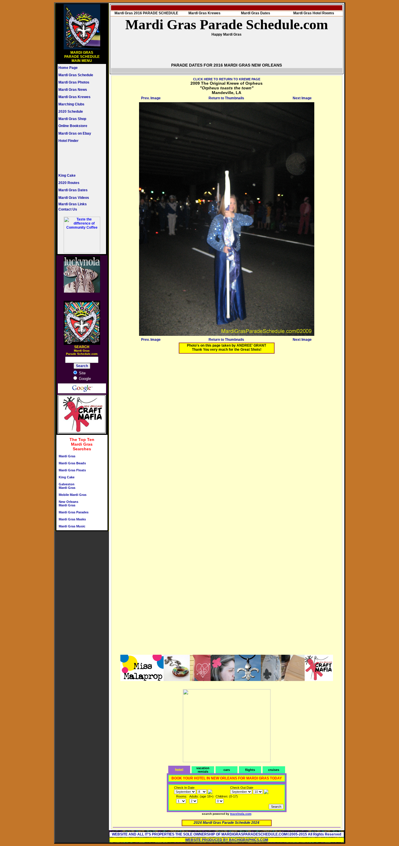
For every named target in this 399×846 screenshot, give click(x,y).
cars (226, 770)
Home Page (68, 68)
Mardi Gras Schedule (75, 75)
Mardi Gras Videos (73, 198)
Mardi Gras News (72, 90)
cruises (273, 770)
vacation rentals (202, 769)
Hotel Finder (68, 141)
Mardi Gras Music (72, 526)
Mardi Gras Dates (73, 190)
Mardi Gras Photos (73, 82)
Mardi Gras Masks (72, 519)
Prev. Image (151, 98)
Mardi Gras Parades (74, 512)
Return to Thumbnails (226, 98)
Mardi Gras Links (72, 204)
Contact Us (67, 209)
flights (250, 770)
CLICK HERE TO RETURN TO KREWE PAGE (226, 79)
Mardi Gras (67, 456)
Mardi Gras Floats (72, 470)
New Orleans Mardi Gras (68, 503)
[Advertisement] (75, 158)
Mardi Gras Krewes (74, 97)
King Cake (67, 175)
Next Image (302, 98)
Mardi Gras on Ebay (74, 133)
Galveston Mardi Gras (67, 485)
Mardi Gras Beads (72, 463)
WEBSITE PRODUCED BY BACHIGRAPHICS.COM (226, 840)
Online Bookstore (72, 126)
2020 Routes (68, 183)
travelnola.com (240, 813)
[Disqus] (226, 431)
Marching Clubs (71, 104)
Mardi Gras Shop (72, 119)
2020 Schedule (70, 112)
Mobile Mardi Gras (72, 494)
